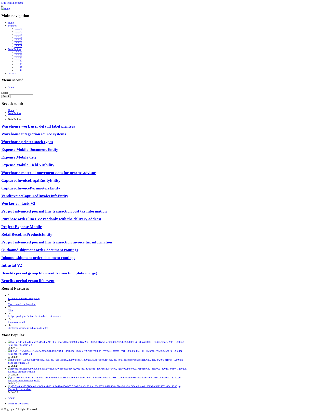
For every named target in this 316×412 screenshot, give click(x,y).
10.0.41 (18, 28)
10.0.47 (18, 46)
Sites (10, 310)
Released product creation (21, 371)
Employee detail (16, 322)
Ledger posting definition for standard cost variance (34, 316)
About (11, 87)
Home (11, 22)
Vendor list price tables (19, 389)
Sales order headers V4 (20, 353)
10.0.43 (18, 34)
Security (12, 73)
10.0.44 (18, 37)
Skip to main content (12, 2)
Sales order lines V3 (18, 362)
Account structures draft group (24, 298)
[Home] (5, 8)
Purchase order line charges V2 (24, 380)
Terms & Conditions (18, 403)
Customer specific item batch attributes (28, 328)
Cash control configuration (22, 304)
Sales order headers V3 (20, 345)
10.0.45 (18, 40)
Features (12, 25)
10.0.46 (18, 43)
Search (4, 92)
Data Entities (14, 49)
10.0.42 (18, 31)
